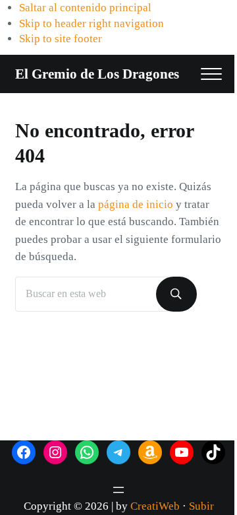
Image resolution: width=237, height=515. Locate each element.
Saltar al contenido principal (85, 7)
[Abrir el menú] (118, 490)
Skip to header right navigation (91, 23)
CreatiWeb (155, 506)
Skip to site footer (60, 38)
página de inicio (135, 204)
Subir (201, 506)
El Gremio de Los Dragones (97, 74)
